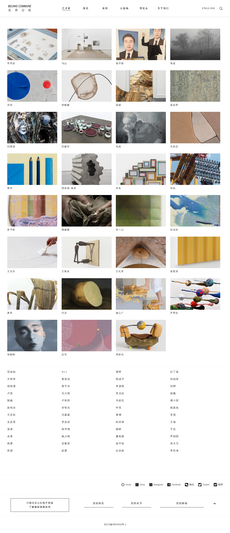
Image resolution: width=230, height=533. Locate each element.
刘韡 (173, 386)
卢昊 (10, 393)
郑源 (10, 450)
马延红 (120, 400)
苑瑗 (10, 443)
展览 (86, 8)
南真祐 (174, 407)
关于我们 (163, 8)
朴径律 (120, 422)
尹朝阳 (174, 436)
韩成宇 (120, 379)
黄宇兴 (66, 386)
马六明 (66, 393)
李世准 (174, 450)
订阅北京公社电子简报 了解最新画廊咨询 (39, 505)
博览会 (144, 8)
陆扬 (10, 400)
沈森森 (66, 414)
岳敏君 (66, 443)
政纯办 (11, 407)
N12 (64, 371)
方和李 (11, 379)
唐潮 (119, 414)
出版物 (124, 8)
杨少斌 (66, 436)
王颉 (173, 422)
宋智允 (66, 407)
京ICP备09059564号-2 (115, 524)
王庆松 (11, 414)
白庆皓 (120, 450)
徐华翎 (66, 429)
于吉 (173, 429)
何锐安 (174, 379)
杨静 (119, 429)
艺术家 (66, 8)
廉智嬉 (120, 436)
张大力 (174, 443)
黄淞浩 (66, 379)
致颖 (173, 393)
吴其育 (11, 422)
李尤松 (120, 393)
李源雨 (120, 386)
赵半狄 (120, 443)
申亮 (119, 407)
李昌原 (66, 422)
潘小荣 (174, 400)
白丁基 (174, 371)
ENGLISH (208, 8)
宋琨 (173, 414)
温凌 (10, 429)
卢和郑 (66, 400)
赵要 (64, 450)
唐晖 (119, 371)
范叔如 (11, 371)
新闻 (105, 8)
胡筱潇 (11, 386)
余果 (10, 436)
